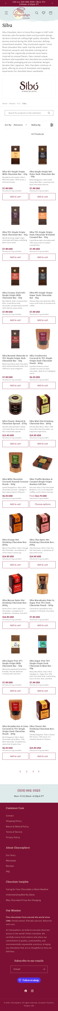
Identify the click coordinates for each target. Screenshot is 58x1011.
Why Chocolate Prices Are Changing (23, 900)
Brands (12, 103)
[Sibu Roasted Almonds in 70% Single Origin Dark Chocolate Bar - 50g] (15, 339)
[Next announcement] (52, 3)
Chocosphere (16, 1002)
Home (4, 103)
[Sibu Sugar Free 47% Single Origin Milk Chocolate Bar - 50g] (15, 644)
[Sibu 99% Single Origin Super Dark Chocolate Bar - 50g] (43, 276)
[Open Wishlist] (43, 13)
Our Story (11, 855)
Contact (10, 815)
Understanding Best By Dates (20, 894)
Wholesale (11, 860)
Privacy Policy (13, 837)
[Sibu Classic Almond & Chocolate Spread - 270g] (15, 404)
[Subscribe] (44, 969)
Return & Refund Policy (17, 826)
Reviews (10, 865)
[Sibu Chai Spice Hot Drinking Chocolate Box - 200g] (43, 523)
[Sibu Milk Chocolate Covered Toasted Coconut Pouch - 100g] (15, 463)
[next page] (39, 771)
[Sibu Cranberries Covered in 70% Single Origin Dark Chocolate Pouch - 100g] (43, 339)
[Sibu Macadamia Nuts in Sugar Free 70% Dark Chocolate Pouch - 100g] (43, 584)
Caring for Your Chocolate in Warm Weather (27, 889)
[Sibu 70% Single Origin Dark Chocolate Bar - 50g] (15, 216)
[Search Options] (50, 113)
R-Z (18, 103)
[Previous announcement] (5, 3)
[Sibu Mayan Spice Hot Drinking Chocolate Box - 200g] (15, 584)
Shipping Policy (14, 821)
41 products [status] (37, 134)
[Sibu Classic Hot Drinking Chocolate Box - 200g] (43, 710)
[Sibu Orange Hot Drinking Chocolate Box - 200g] (15, 523)
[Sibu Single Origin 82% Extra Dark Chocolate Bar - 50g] (43, 155)
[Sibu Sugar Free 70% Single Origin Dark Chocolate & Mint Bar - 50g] (43, 644)
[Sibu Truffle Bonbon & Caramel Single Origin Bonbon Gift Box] (43, 463)
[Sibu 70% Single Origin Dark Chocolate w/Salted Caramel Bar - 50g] (43, 216)
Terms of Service (14, 831)
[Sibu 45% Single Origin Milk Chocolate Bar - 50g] (15, 155)
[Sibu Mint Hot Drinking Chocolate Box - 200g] (43, 404)
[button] (6, 13)
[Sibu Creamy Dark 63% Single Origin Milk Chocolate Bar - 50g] (15, 276)
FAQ (8, 871)
